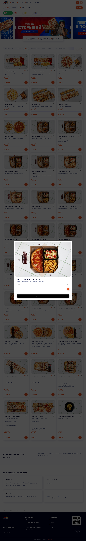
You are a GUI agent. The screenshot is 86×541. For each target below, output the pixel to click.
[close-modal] (72, 240)
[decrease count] (63, 289)
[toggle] (68, 284)
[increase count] (68, 289)
